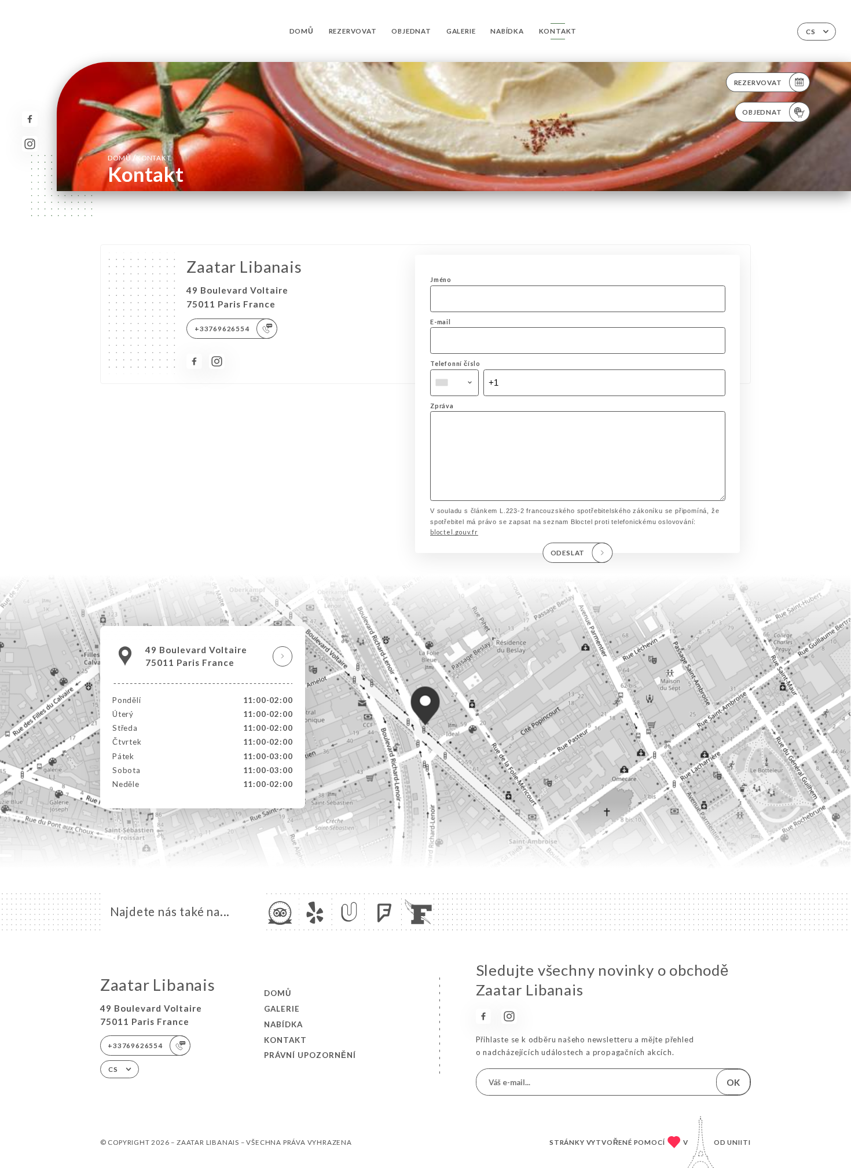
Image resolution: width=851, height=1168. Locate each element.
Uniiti (739, 1142)
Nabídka (507, 31)
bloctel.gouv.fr (454, 532)
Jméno (441, 279)
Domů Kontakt (139, 157)
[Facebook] (30, 119)
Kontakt (558, 31)
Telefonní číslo (455, 363)
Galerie (461, 31)
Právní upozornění (310, 1055)
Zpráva (442, 405)
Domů (301, 31)
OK (733, 1082)
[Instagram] (30, 144)
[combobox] (454, 383)
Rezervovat (353, 31)
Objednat (411, 31)
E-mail (440, 321)
